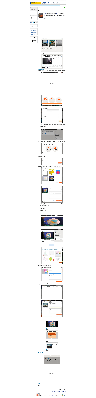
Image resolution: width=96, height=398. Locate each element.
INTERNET (39, 8)
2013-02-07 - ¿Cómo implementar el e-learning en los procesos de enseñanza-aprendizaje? (34, 34)
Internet (31, 10)
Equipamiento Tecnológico (33, 9)
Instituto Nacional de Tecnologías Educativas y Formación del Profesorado (59, 391)
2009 (31, 19)
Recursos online (32, 11)
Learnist (39, 7)
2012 (31, 17)
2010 (31, 18)
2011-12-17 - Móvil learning (33, 32)
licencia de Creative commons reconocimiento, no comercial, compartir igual (34, 39)
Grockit (56, 13)
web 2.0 (31, 12)
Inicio (31, 8)
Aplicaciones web (43, 8)
